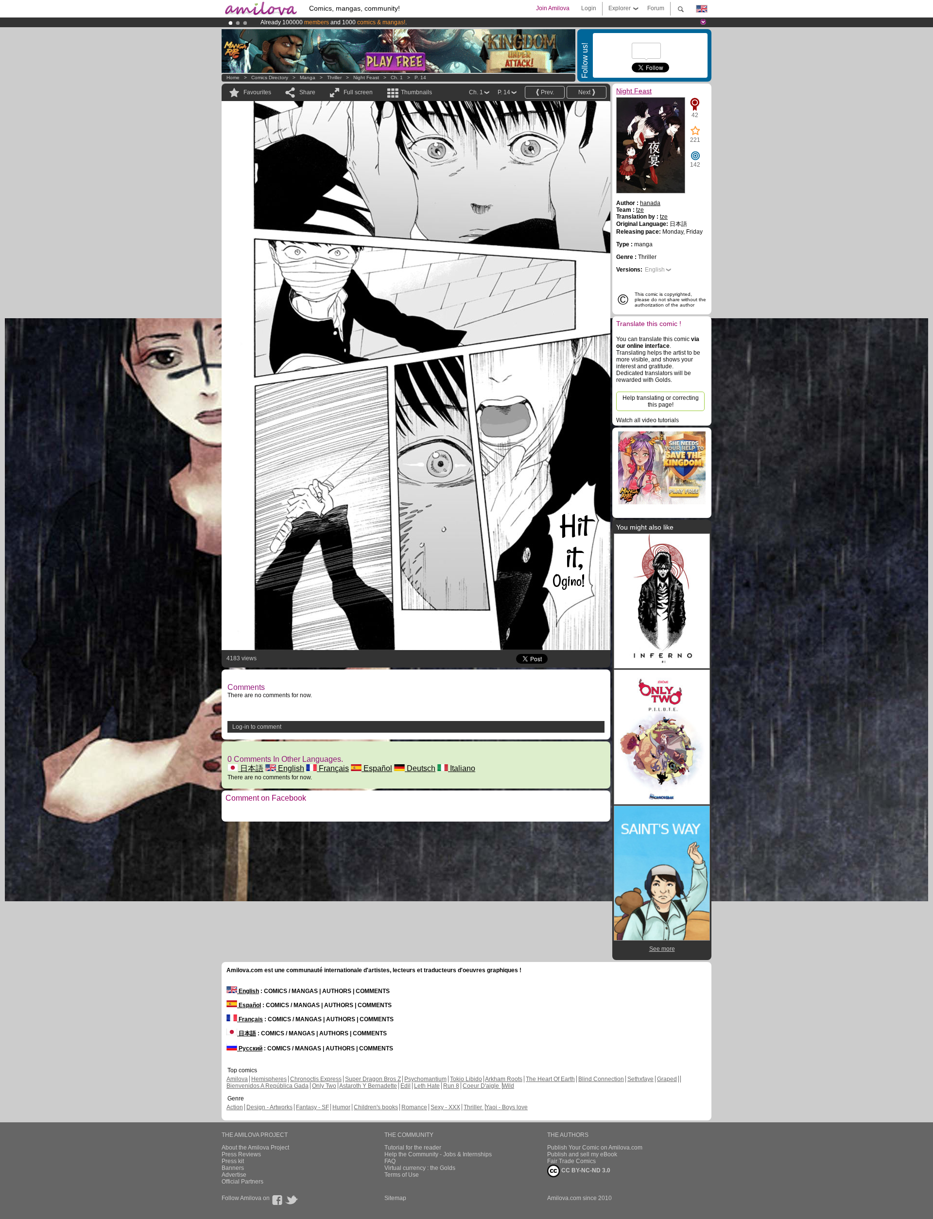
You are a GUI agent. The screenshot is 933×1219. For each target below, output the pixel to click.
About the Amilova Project (255, 1147)
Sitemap (395, 1198)
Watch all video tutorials (647, 420)
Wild (508, 1085)
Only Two (324, 1085)
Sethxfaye (640, 1079)
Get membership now (422, 22)
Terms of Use (401, 1174)
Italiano (461, 768)
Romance (414, 1107)
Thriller (335, 77)
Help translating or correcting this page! (660, 401)
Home (233, 77)
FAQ (390, 1161)
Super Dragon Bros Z (373, 1079)
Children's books (376, 1107)
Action (234, 1107)
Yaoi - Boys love (506, 1107)
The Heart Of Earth (550, 1079)
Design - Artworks (269, 1107)
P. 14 (420, 77)
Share (307, 92)
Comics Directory (269, 77)
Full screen (358, 92)
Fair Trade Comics (571, 1161)
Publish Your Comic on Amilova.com (594, 1147)
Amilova (237, 1079)
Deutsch (420, 768)
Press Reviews (241, 1154)
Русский (249, 1048)
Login (588, 8)
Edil (405, 1085)
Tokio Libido (466, 1079)
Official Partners (242, 1181)
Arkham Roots (503, 1079)
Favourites (257, 92)
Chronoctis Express (316, 1079)
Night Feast (366, 77)
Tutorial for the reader (412, 1147)
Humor (341, 1107)
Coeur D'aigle (482, 1085)
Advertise (234, 1174)
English (290, 768)
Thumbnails (416, 92)
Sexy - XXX (445, 1107)
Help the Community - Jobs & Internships (438, 1154)
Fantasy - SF (312, 1107)
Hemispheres (269, 1079)
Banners (233, 1168)
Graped (667, 1079)
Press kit (233, 1161)
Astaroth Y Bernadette (368, 1085)
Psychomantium (425, 1079)
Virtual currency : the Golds (419, 1168)
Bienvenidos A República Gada (267, 1085)
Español (377, 768)
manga (307, 77)
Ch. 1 (397, 77)
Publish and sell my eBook (582, 1154)
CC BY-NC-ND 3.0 (585, 1170)
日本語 (250, 768)
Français (333, 768)
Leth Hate (427, 1085)
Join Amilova (553, 8)
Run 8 (451, 1085)
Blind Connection (601, 1079)
